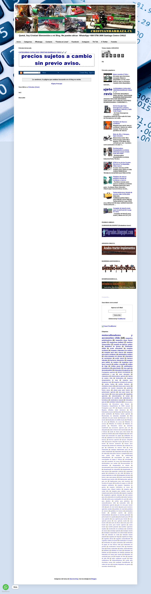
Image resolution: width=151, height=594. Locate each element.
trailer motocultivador (126, 548)
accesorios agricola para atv (121, 427)
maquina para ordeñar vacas (121, 491)
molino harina (109, 384)
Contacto (49, 42)
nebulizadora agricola (108, 505)
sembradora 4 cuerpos (125, 540)
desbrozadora (126, 461)
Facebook (75, 42)
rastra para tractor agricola (117, 524)
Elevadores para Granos (121, 404)
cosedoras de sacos (113, 461)
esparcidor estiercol (117, 471)
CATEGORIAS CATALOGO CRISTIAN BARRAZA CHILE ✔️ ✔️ (43, 52)
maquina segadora (127, 493)
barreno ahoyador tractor (114, 441)
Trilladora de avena (116, 421)
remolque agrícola (115, 530)
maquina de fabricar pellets (123, 344)
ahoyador (104, 429)
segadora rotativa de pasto (109, 540)
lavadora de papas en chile (123, 483)
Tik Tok (95, 42)
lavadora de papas (107, 483)
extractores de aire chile (115, 473)
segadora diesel (108, 538)
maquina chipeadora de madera (121, 350)
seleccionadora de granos (113, 356)
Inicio (19, 42)
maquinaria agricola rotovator (113, 495)
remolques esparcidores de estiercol (114, 532)
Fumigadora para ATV (108, 408)
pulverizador (116, 368)
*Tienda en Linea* (61, 42)
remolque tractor (127, 530)
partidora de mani (119, 509)
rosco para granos (117, 394)
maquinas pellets (117, 342)
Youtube (114, 42)
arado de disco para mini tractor (120, 431)
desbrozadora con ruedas (110, 463)
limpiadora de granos (113, 346)
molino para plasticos (122, 501)
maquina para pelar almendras (111, 493)
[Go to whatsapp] (6, 587)
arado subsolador (116, 348)
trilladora (106, 550)
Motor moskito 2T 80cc (120, 74)
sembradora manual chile (116, 546)
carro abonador (124, 374)
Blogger (93, 579)
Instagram (85, 42)
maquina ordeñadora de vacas (120, 487)
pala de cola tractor (112, 507)
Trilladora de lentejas (115, 423)
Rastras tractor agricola (122, 413)
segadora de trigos (127, 536)
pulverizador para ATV (124, 516)
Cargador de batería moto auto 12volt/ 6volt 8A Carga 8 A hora (122, 210)
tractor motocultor (112, 548)
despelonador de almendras (112, 469)
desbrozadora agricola (118, 376)
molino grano (115, 366)
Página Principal (56, 84)
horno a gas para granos (109, 477)
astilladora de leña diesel (114, 437)
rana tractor (105, 394)
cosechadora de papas (122, 457)
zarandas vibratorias (108, 566)
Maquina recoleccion (124, 408)
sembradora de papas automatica (113, 542)
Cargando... (105, 297)
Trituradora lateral (116, 425)
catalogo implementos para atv (120, 449)
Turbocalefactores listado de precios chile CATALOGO (122, 193)
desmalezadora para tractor (110, 467)
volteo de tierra (106, 564)
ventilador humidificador (123, 562)
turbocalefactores (117, 560)
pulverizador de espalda (109, 516)
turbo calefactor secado (119, 558)
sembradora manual (117, 400)
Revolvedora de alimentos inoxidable (114, 415)
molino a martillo (119, 364)
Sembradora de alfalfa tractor (116, 419)
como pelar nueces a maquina (118, 453)
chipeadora (105, 376)
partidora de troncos (117, 511)
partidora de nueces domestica (112, 388)
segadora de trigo (114, 536)
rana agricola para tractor (119, 518)
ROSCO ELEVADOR (124, 372)
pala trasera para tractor (122, 386)
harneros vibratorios (117, 360)
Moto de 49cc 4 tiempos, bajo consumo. (121, 135)
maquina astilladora (108, 485)
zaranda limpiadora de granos (122, 564)
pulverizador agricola (108, 392)
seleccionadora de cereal (120, 396)
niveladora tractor (107, 386)
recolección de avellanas (116, 528)
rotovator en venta (113, 534)
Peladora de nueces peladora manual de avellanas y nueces (119, 178)
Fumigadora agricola (108, 372)
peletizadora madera (125, 354)
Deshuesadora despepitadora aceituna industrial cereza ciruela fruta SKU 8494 (121, 151)
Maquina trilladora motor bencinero (114, 410)
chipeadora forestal (120, 451)
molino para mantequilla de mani (116, 499)
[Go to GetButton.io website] (5, 591)
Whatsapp (38, 42)
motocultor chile (125, 503)
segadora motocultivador (123, 538)
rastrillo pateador (113, 526)
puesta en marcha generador (121, 514)
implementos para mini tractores (120, 481)
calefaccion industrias (115, 445)
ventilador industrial (115, 402)
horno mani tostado (124, 477)
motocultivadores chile (109, 503)
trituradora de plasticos (122, 370)
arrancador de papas (114, 435)
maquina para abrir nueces (114, 352)
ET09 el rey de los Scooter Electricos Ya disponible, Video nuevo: (122, 164)
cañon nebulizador (107, 451)
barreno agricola (114, 439)
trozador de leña (120, 556)
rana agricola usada (120, 521)
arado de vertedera (107, 433)
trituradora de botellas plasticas (120, 552)
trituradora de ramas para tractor (112, 554)
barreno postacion (115, 443)
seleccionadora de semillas (111, 398)
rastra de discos (116, 522)
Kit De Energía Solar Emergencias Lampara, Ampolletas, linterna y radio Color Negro (122, 108)
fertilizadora (119, 378)
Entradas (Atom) (34, 87)
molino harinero (124, 384)
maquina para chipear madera (111, 489)
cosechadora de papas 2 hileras (112, 459)
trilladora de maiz (116, 550)
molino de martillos (115, 497)
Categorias (28, 42)
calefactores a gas (108, 374)
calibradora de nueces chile (116, 447)
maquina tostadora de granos (123, 382)
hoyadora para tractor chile (110, 479)
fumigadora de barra (125, 475)
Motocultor (118, 412)
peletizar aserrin (116, 512)
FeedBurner (121, 319)
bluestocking (73, 579)
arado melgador (119, 433)
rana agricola (106, 518)
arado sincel (119, 358)
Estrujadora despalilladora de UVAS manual (116, 406)
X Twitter (104, 42)
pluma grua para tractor (122, 390)
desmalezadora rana (126, 467)
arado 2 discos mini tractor (117, 429)
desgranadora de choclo (121, 465)
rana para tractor (124, 392)
